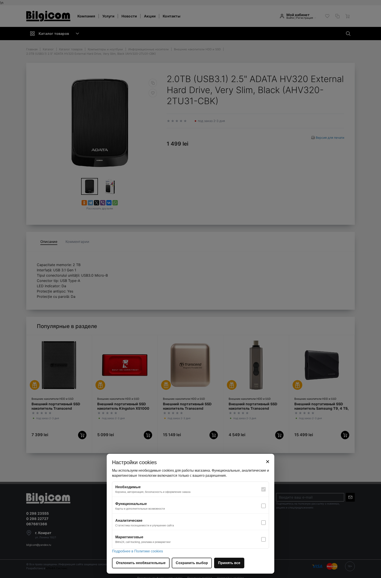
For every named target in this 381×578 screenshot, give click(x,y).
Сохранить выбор (192, 563)
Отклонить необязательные (141, 563)
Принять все (229, 563)
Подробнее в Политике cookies (137, 551)
